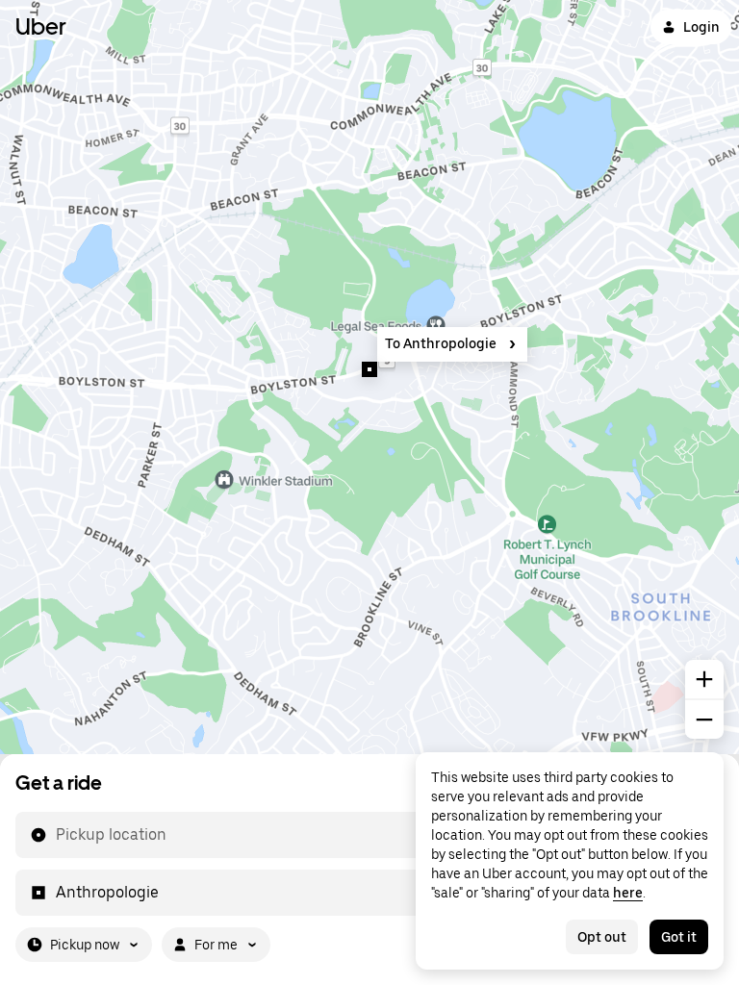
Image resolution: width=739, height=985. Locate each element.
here (628, 892)
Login (701, 27)
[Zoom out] (704, 719)
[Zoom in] (704, 679)
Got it (679, 937)
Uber (40, 26)
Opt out (601, 937)
